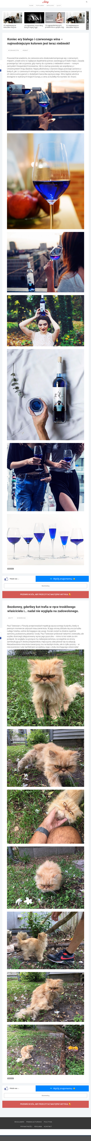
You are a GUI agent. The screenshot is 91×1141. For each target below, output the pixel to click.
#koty (10, 618)
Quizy (59, 5)
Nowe (31, 5)
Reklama (38, 1126)
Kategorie (50, 5)
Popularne (40, 5)
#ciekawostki (13, 50)
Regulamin (19, 1122)
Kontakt (48, 1126)
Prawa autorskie (34, 1122)
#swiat (25, 50)
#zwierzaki (21, 618)
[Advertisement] (45, 1132)
